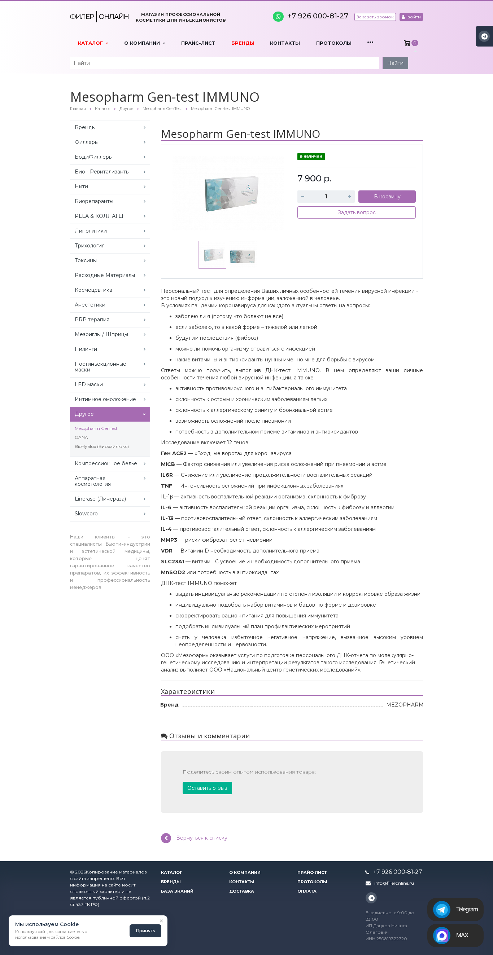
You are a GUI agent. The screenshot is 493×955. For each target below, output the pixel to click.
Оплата (307, 891)
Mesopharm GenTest (96, 428)
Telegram (467, 909)
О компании (143, 43)
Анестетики (90, 305)
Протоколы (334, 43)
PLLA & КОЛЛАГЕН (100, 216)
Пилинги (86, 349)
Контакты (285, 43)
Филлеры (87, 142)
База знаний (177, 891)
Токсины (86, 260)
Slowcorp (86, 513)
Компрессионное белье (106, 463)
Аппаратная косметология (93, 481)
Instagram (484, 36)
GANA (81, 437)
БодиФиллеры (94, 157)
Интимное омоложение (105, 399)
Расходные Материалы (105, 275)
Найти (395, 63)
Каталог (92, 43)
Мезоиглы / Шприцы (101, 334)
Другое (84, 414)
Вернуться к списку (201, 837)
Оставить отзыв (207, 788)
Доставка (241, 891)
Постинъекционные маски (100, 367)
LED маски (89, 384)
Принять (145, 930)
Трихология (90, 245)
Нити (81, 186)
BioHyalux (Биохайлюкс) (102, 446)
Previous (181, 191)
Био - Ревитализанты (102, 171)
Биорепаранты (94, 201)
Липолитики (91, 231)
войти (413, 16)
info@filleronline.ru (394, 883)
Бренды (242, 43)
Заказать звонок (375, 16)
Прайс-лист (198, 43)
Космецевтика (93, 290)
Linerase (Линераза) (100, 499)
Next (273, 191)
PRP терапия (92, 319)
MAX (462, 935)
